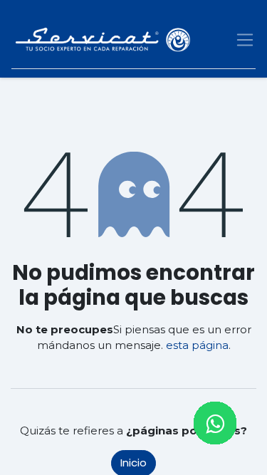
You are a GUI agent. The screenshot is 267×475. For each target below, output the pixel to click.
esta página (197, 345)
